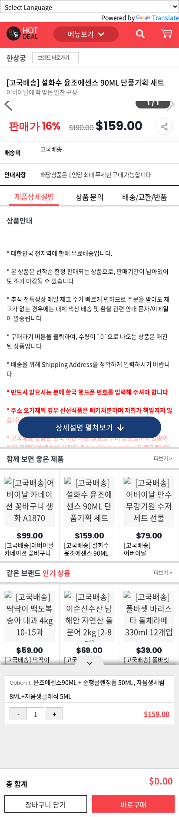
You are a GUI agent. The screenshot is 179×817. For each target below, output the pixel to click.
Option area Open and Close (89, 662)
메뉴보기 (81, 34)
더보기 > (163, 459)
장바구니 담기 (45, 804)
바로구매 (133, 804)
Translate (165, 17)
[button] (8, 104)
